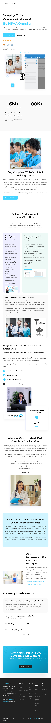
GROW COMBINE (34, 718)
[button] (6, 122)
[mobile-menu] (47, 4)
